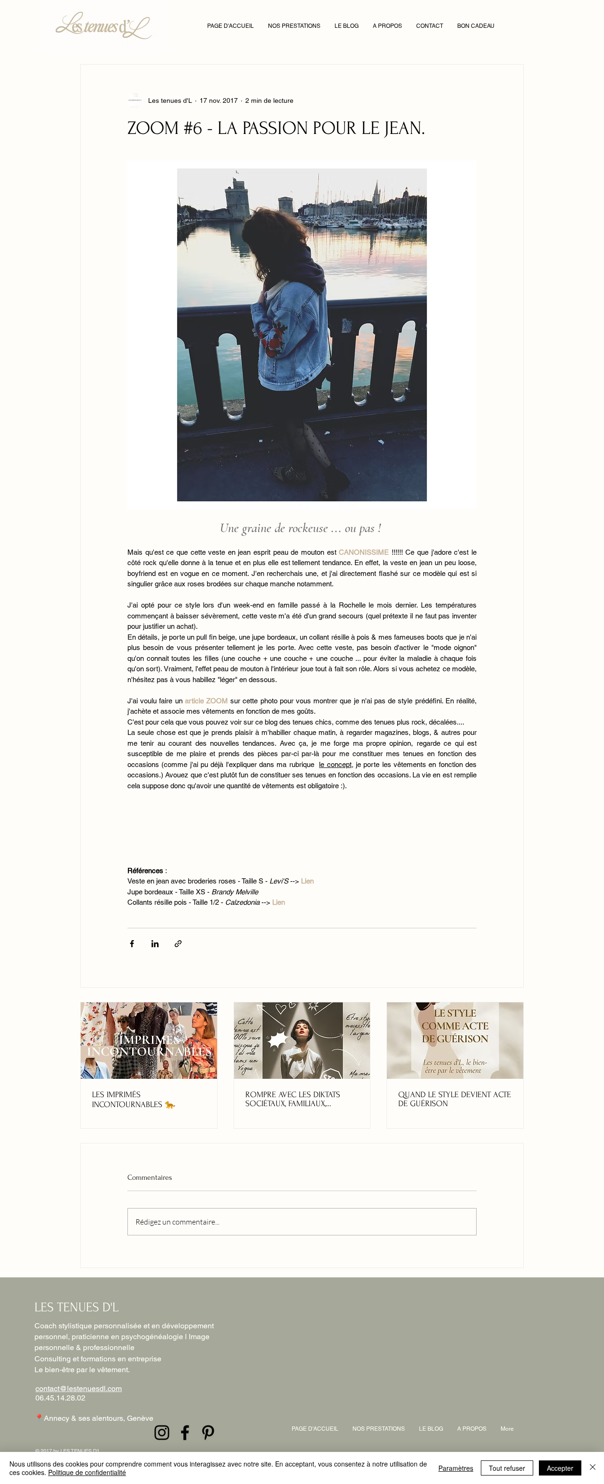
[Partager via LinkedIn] (155, 943)
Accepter (560, 1468)
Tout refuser (507, 1468)
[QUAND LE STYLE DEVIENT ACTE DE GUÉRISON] (455, 1040)
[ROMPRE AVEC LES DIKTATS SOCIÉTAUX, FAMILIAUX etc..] (302, 1040)
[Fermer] (592, 1467)
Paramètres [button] (455, 1468)
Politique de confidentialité (87, 1472)
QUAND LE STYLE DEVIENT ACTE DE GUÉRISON (454, 1099)
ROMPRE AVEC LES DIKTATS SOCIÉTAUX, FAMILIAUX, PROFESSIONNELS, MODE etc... (298, 1099)
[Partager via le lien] (178, 943)
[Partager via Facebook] (131, 943)
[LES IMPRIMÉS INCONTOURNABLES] (149, 1040)
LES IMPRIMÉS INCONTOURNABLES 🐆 (133, 1099)
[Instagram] (162, 1432)
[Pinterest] (208, 1432)
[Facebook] (185, 1432)
